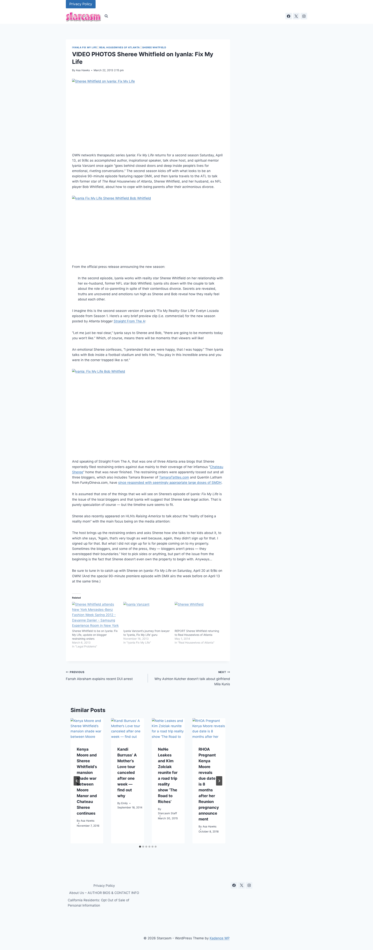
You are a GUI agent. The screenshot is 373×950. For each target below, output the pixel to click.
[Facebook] (288, 16)
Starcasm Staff (167, 813)
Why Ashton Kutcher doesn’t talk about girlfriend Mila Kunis (192, 678)
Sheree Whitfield (154, 47)
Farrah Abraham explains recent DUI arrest (99, 676)
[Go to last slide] (77, 781)
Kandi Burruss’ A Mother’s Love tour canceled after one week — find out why (127, 772)
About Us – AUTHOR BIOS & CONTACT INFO (104, 893)
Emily (124, 803)
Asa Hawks (83, 70)
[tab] (140, 847)
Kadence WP (220, 938)
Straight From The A (129, 321)
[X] (296, 16)
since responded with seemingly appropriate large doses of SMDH (169, 483)
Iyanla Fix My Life (84, 47)
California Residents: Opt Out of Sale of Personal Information (98, 902)
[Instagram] (304, 16)
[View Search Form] (106, 16)
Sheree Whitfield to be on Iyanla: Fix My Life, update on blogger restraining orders (95, 634)
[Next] (219, 781)
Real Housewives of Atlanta (119, 47)
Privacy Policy (80, 4)
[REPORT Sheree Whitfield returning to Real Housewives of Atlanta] (198, 615)
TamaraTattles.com (174, 477)
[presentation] (87, 729)
